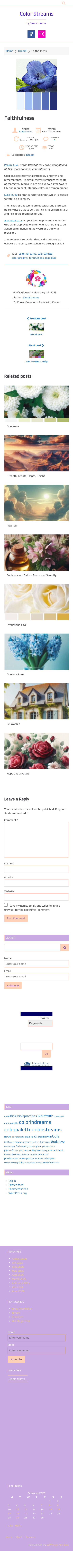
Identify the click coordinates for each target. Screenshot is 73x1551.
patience (33, 1154)
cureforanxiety (18, 1137)
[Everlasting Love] (36, 602)
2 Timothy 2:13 (13, 220)
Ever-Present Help (36, 361)
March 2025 (19, 1278)
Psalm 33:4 (11, 165)
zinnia (56, 1163)
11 (17, 1509)
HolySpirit (36, 1150)
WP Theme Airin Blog (58, 1545)
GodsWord (21, 1146)
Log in (12, 1180)
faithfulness (36, 257)
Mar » (18, 1525)
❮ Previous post (36, 318)
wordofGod (48, 1162)
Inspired (12, 525)
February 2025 (21, 1283)
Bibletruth (45, 1116)
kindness (7, 1154)
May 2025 (18, 1270)
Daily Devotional (22, 1308)
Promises (17, 1317)
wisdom (39, 1163)
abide (7, 1116)
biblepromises (27, 1116)
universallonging (11, 1163)
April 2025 (18, 1274)
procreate (30, 1158)
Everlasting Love (17, 624)
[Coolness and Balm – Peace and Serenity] (36, 552)
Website (9, 891)
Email (8, 877)
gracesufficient (11, 1150)
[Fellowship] (36, 701)
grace (38, 1146)
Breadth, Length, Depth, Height (26, 476)
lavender (16, 1154)
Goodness (36, 334)
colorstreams (20, 257)
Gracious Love (15, 674)
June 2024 (18, 1291)
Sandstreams (25, 131)
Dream (22, 51)
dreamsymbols (46, 1136)
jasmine (51, 1150)
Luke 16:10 (10, 194)
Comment (11, 820)
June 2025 (18, 1266)
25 (17, 1517)
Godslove (58, 1141)
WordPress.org (17, 1193)
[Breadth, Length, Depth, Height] (36, 453)
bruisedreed (59, 1116)
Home (9, 51)
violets (22, 1162)
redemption (49, 1158)
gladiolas (50, 257)
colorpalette (45, 253)
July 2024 (17, 1287)
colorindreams (27, 253)
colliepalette (11, 1122)
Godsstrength (9, 1146)
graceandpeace (48, 1146)
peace (41, 1154)
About (19, 1537)
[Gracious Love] (36, 652)
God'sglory (45, 1142)
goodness (31, 1146)
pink (46, 1154)
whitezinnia (30, 1163)
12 (25, 1509)
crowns (7, 1136)
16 (58, 1509)
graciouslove (25, 1150)
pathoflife (25, 1154)
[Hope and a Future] (36, 751)
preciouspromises (15, 1158)
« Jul (10, 1525)
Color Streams (36, 14)
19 (25, 1513)
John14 (59, 1150)
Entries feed (15, 1184)
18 (17, 1513)
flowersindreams (23, 1142)
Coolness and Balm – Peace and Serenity (31, 575)
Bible (13, 1116)
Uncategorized (21, 1321)
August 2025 (19, 1258)
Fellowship (13, 724)
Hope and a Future (18, 773)
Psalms (39, 1158)
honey (44, 1150)
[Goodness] (36, 404)
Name (8, 863)
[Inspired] (36, 503)
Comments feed (18, 1189)
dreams (28, 1136)
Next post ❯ (36, 345)
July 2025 (17, 1262)
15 (50, 1509)
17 (9, 1513)
